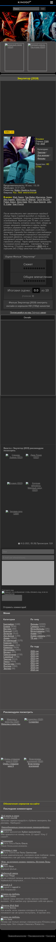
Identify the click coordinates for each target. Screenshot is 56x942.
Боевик (6, 626)
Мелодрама (8, 650)
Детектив (7, 633)
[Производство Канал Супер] (37, 702)
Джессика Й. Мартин (26, 199)
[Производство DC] (34, 695)
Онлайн (27, 317)
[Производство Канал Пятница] (6, 706)
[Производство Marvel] (44, 695)
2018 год (34, 670)
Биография (8, 624)
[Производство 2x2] (47, 679)
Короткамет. (9, 645)
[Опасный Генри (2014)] (14, 57)
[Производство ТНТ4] (37, 679)
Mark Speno (18, 197)
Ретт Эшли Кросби (37, 202)
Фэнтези (7, 666)
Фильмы (41, 158)
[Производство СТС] (15, 679)
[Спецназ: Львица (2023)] (15, 457)
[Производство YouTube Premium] (24, 683)
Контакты (50, 936)
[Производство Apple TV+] (6, 691)
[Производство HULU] (5, 679)
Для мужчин (43, 155)
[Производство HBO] (44, 691)
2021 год (34, 663)
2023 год (34, 658)
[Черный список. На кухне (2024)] (37, 57)
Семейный (8, 657)
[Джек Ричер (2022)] (35, 457)
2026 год (34, 651)
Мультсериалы (37, 631)
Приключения (9, 654)
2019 (42, 144)
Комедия (7, 643)
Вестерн (7, 629)
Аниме (33, 633)
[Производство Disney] (23, 695)
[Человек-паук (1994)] (15, 514)
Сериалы (34, 626)
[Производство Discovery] (41, 683)
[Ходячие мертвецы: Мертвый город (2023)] (35, 490)
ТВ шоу (33, 638)
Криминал (8, 647)
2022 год (34, 660)
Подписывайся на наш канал (28, 312)
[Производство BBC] (23, 687)
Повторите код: (8, 590)
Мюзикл (7, 652)
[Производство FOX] (35, 687)
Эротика (7, 668)
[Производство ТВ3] (3, 683)
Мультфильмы (37, 629)
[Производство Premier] (25, 698)
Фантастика (8, 664)
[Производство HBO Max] (22, 702)
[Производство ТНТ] (11, 683)
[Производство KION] (25, 679)
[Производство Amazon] (46, 687)
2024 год (34, 656)
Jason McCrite (43, 199)
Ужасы (6, 661)
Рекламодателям (36, 936)
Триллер (41, 152)
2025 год (34, 653)
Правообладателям (17, 936)
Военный (7, 631)
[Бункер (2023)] (15, 483)
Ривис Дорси (10, 202)
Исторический (9, 640)
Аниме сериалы (37, 636)
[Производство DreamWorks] (26, 691)
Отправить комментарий (14, 607)
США (46, 141)
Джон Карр (22, 202)
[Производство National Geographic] (8, 687)
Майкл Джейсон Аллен (25, 190)
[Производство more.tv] (8, 698)
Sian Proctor (18, 204)
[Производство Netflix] (8, 695)
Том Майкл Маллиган (35, 197)
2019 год (34, 667)
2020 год (34, 665)
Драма (6, 638)
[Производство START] (38, 698)
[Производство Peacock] (8, 702)
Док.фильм (8, 636)
